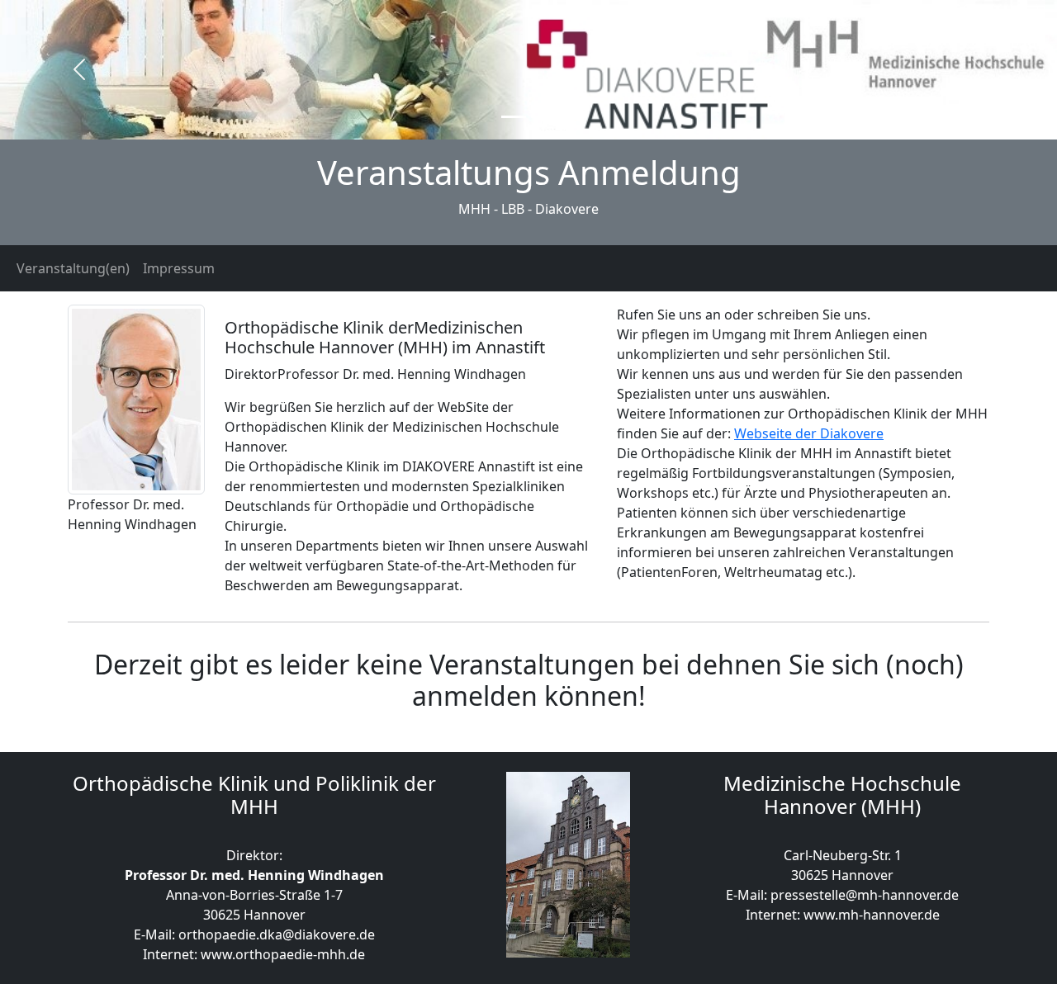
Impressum (179, 268)
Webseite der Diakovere (809, 433)
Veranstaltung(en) (73, 268)
